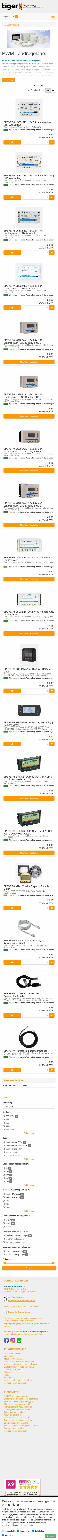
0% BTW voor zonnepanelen (16, 1396)
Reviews (7, 1377)
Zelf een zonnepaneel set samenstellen (21, 1425)
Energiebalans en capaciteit (16, 1422)
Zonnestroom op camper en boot (18, 1420)
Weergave (38, 85)
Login (5, 16)
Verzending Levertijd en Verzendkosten (20, 1364)
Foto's (6, 1374)
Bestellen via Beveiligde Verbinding (19, 1366)
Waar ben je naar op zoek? (15, 1085)
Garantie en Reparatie (13, 1369)
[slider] (5, 1263)
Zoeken (29, 1268)
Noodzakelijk (10, 1531)
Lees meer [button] (8, 80)
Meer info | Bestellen (29, 362)
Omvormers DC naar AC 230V (17, 1417)
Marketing (9, 1535)
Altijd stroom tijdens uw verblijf (17, 1404)
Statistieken (39, 1531)
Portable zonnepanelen (14, 1428)
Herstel (7, 1097)
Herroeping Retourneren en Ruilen (19, 1380)
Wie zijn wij (8, 1356)
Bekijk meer (29, 1133)
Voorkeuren (25, 1531)
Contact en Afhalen (12, 1353)
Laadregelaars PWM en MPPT (17, 1409)
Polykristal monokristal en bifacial (18, 1406)
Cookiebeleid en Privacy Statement (19, 1361)
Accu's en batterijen (12, 1414)
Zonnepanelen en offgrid (14, 1412)
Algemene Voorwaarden (14, 1358)
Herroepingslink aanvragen (15, 1382)
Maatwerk (8, 1372)
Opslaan (50, 1536)
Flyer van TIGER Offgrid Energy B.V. (19, 1401)
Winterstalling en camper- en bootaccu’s (21, 1398)
